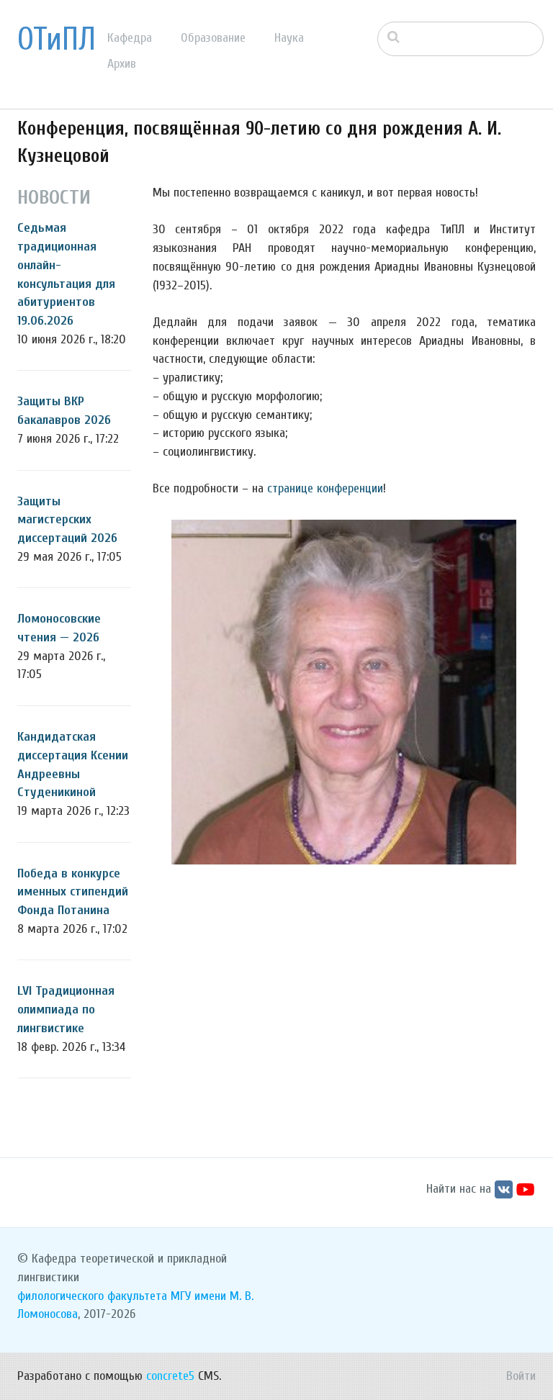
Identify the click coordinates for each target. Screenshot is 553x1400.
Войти (521, 1375)
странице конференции (325, 488)
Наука (289, 37)
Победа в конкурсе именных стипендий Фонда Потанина (72, 892)
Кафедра (129, 37)
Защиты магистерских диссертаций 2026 (67, 520)
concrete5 (170, 1375)
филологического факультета (92, 1296)
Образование (213, 37)
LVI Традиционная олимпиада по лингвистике (65, 1009)
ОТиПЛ (56, 39)
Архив (121, 63)
